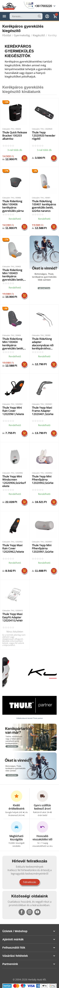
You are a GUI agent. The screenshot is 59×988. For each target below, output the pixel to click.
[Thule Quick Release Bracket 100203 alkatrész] (14, 112)
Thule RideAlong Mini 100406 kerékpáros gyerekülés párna (13, 206)
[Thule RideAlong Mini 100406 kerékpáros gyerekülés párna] (14, 181)
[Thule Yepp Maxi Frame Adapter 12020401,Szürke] (44, 388)
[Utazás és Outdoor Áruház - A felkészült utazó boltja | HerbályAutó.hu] (9, 6)
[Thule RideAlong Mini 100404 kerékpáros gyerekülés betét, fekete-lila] (14, 319)
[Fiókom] (47, 16)
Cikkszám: (6, 129)
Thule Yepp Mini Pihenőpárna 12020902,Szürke (42, 480)
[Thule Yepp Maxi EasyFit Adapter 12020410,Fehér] (14, 594)
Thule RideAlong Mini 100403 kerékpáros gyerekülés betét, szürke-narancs (13, 274)
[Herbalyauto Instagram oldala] (29, 912)
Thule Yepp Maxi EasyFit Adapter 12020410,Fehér (12, 617)
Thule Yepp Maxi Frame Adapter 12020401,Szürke (42, 411)
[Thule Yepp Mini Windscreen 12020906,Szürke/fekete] (14, 456)
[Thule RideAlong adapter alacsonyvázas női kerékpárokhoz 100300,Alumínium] (44, 319)
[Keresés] (39, 16)
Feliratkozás (29, 882)
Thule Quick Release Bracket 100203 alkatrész (14, 136)
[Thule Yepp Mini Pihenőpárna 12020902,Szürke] (44, 456)
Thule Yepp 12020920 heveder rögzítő (43, 136)
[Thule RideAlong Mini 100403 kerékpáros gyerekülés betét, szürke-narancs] (14, 250)
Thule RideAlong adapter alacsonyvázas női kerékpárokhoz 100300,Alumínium (43, 343)
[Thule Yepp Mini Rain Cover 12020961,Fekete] (14, 388)
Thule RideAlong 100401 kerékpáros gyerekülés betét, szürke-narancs (44, 206)
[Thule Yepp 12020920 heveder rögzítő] (44, 112)
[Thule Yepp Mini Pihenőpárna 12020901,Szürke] (44, 525)
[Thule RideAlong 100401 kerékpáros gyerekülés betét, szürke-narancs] (44, 181)
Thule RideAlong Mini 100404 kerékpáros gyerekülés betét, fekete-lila (13, 343)
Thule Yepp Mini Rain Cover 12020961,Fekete (13, 411)
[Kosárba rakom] (24, 158)
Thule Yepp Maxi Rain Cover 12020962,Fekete (13, 548)
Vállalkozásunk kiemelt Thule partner (29, 718)
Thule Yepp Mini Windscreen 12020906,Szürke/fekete (14, 481)
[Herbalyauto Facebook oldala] (22, 912)
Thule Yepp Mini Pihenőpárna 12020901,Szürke (42, 548)
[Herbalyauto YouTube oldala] (37, 912)
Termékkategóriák (4, 16)
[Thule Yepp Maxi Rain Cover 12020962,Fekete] (14, 525)
